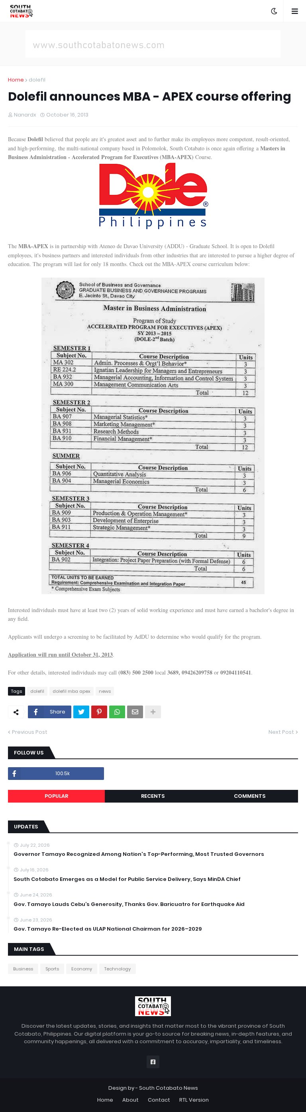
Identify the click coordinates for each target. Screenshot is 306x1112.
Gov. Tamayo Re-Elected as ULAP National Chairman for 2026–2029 (108, 929)
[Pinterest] (99, 712)
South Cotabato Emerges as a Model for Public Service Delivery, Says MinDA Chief (127, 879)
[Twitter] (81, 712)
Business (23, 969)
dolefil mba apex (71, 691)
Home (16, 80)
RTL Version (194, 1100)
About (130, 1100)
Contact (159, 1100)
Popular (56, 796)
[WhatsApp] (117, 712)
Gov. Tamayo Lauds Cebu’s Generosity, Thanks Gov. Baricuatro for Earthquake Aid (129, 904)
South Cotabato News (168, 1088)
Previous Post (29, 732)
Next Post (281, 732)
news (105, 691)
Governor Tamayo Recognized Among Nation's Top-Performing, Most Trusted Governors (139, 854)
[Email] (135, 712)
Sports (52, 969)
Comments (249, 796)
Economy (81, 969)
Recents (153, 796)
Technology (117, 969)
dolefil (37, 80)
